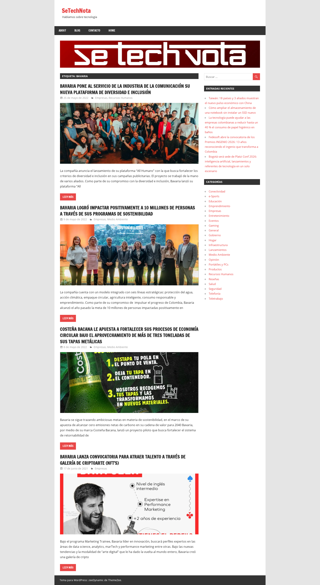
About (62, 30)
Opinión (214, 259)
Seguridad (215, 289)
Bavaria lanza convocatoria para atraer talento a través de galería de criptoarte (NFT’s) (123, 460)
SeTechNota (76, 10)
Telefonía (214, 293)
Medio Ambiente (117, 219)
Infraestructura (218, 245)
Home (112, 30)
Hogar (212, 240)
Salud (212, 284)
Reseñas (214, 279)
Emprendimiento (219, 206)
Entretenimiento (219, 215)
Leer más (68, 197)
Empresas (101, 98)
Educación (215, 201)
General (214, 230)
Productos (215, 269)
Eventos (214, 221)
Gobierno (215, 235)
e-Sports (214, 196)
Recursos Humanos (121, 98)
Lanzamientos (217, 250)
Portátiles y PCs (218, 264)
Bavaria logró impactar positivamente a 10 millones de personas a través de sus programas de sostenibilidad (127, 211)
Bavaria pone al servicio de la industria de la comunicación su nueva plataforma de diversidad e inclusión (125, 89)
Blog (77, 30)
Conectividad (217, 191)
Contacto (94, 30)
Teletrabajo (216, 298)
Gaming (214, 225)
